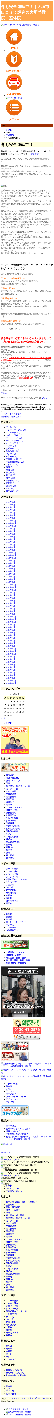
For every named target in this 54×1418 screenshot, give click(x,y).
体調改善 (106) (12, 451)
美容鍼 (9, 919)
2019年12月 (11, 617)
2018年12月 (11, 649)
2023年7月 (10, 502)
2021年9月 (10, 561)
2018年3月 (10, 673)
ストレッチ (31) (13, 432)
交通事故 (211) (12, 448)
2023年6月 (10, 505)
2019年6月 (10, 633)
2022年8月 (10, 531)
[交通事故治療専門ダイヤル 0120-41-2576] (27, 1029)
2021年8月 (10, 563)
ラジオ (9, 1357)
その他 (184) (11, 427)
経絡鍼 (9, 917)
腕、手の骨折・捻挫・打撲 (18, 960)
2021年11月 (11, 555)
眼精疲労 (10, 802)
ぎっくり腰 (11, 791)
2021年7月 (10, 566)
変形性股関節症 (13, 826)
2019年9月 (10, 625)
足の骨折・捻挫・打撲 (16, 958)
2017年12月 (11, 681)
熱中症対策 (11, 1126)
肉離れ (9, 895)
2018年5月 (10, 667)
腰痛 (8, 853)
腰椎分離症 (11, 813)
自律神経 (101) (12, 480)
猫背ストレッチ (13, 1131)
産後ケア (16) (12, 464)
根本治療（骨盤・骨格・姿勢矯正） (22, 1202)
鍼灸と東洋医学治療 (11, 414)
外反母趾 (10, 823)
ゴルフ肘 (10, 887)
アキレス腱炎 (12, 871)
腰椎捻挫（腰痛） (14, 955)
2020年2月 (10, 611)
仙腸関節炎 (11, 815)
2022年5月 (10, 539)
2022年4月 (10, 542)
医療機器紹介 (12, 930)
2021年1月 (10, 582)
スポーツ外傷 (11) (14, 435)
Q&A (8, 1089)
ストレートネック (14, 807)
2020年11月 (11, 587)
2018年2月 (10, 675)
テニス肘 (10, 885)
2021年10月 (11, 558)
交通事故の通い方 (14, 1191)
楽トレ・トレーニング (16, 922)
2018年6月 (10, 665)
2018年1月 (10, 678)
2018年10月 (11, 654)
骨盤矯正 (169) (12, 491)
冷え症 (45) (11, 454)
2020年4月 (10, 606)
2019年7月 (10, 630)
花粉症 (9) (10, 483)
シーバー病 (11, 821)
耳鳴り (9, 805)
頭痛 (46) (10, 488)
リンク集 (10, 1102)
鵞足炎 (9, 903)
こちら (4, 393)
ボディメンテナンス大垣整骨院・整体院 (30, 1398)
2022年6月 (10, 537)
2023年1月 (10, 518)
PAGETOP (5, 1152)
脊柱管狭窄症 (12, 831)
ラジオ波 (10, 925)
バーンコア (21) (13, 443)
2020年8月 (10, 595)
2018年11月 (11, 651)
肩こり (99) (11, 475)
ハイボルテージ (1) (14, 440)
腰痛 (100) (10, 478)
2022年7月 (10, 534)
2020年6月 (10, 601)
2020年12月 (11, 585)
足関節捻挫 (11, 890)
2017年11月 (11, 683)
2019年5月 (10, 635)
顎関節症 (10, 799)
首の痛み (10, 858)
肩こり (9, 850)
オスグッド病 (12, 874)
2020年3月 (10, 609)
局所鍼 (9, 914)
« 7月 (3, 718)
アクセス (10, 1091)
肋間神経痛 (11, 797)
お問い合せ (11, 1094)
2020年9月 (10, 593)
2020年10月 (11, 590)
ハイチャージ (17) (14, 438)
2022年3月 (10, 545)
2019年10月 (11, 622)
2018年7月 (10, 662)
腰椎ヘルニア (12, 847)
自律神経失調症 (13, 842)
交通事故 (35, 154)
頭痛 (8, 783)
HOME (9, 723)
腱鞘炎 (9, 839)
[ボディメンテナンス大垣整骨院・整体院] (20, 25)
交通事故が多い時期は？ (17, 1134)
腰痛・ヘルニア (13, 781)
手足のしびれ (12, 837)
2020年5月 (10, 603)
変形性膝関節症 (13, 829)
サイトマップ (12, 1099)
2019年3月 (10, 641)
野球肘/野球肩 (12, 901)
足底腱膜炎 (11, 893)
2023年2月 (10, 515)
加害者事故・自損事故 (16, 963)
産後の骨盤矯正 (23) (15, 462)
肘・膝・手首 (12, 789)
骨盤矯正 (10, 775)
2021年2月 (10, 579)
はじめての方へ (13, 1188)
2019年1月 (10, 646)
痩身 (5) (9, 467)
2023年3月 (10, 513)
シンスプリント (13, 882)
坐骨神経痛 (11, 794)
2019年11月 (11, 619)
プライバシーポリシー (16, 1096)
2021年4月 (10, 574)
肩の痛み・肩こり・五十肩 (18, 786)
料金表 (9, 1086)
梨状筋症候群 (12, 818)
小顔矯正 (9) (11, 456)
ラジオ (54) (11, 446)
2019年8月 (10, 627)
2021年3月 (10, 577)
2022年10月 (11, 526)
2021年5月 (10, 571)
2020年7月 (10, 598)
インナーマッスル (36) (16, 430)
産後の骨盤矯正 (13, 778)
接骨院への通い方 (14, 1370)
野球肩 (9, 898)
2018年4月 (10, 670)
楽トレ (9, 1354)
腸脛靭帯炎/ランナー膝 (16, 879)
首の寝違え (11, 855)
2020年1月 (10, 614)
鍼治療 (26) (11, 486)
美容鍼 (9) (10, 472)
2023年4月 (10, 510)
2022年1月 (10, 550)
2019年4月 (10, 638)
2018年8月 (10, 659)
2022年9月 (10, 529)
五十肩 (9, 845)
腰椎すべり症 (12, 810)
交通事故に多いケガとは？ (18, 1128)
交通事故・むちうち (15, 952)
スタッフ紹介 (12, 1084)
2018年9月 (10, 657)
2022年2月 (10, 547)
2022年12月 (11, 521)
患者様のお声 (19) (14, 459)
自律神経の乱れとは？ (12, 416)
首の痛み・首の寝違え (16, 1215)
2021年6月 (10, 569)
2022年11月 (11, 523)
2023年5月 (10, 507)
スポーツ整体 (12, 869)
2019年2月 (10, 643)
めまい (9, 834)
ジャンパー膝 (12, 877)
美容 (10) (10, 470)
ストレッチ (11, 927)
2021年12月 (11, 553)
